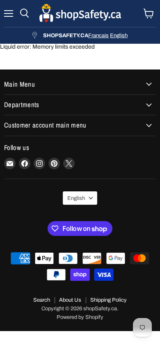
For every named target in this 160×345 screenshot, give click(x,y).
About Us (70, 300)
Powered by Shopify (80, 317)
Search (41, 300)
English (119, 35)
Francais (98, 35)
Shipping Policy (108, 300)
